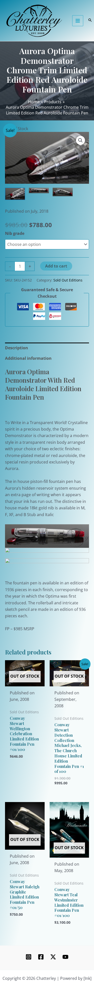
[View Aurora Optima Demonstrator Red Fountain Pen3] (39, 190)
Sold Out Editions (67, 280)
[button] (80, 140)
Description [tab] (16, 348)
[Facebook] (41, 957)
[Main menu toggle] (77, 20)
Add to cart (56, 266)
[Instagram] (29, 957)
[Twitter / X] (53, 957)
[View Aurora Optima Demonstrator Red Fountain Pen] (15, 194)
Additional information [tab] (28, 358)
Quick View (25, 681)
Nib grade (14, 233)
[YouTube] (65, 957)
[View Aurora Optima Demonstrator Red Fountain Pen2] (63, 192)
